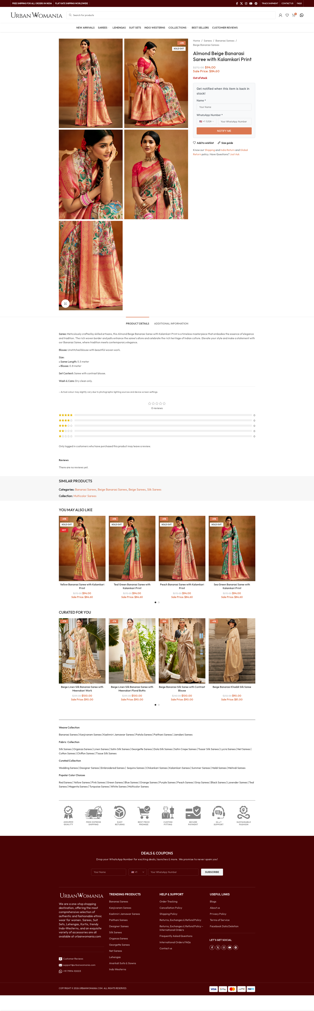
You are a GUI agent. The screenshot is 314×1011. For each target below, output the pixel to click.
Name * (201, 100)
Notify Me (224, 130)
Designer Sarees (119, 926)
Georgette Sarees (119, 944)
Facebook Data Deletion (224, 926)
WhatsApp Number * (210, 115)
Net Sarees (115, 950)
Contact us (166, 948)
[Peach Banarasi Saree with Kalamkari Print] (182, 548)
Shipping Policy (168, 913)
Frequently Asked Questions (176, 936)
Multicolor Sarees (85, 496)
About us (215, 907)
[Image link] (81, 895)
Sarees (208, 40)
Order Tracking (168, 901)
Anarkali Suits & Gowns (122, 963)
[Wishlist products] (287, 15)
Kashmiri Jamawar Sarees (124, 913)
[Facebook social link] (237, 3)
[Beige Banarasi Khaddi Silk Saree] (232, 651)
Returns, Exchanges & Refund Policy (180, 920)
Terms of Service (220, 920)
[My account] (280, 15)
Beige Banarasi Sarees (206, 45)
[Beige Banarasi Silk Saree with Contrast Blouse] (182, 651)
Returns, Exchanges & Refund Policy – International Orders (181, 928)
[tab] (137, 322)
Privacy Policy (218, 913)
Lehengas (115, 957)
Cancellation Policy (171, 907)
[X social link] (241, 3)
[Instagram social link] (246, 3)
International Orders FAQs (175, 942)
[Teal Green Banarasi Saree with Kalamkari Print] (132, 548)
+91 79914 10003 (71, 971)
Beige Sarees (137, 489)
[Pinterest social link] (256, 3)
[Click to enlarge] (65, 303)
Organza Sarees (118, 938)
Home (196, 40)
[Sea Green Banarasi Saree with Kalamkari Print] (232, 548)
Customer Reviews (72, 958)
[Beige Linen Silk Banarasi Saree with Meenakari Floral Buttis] (132, 651)
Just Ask (234, 154)
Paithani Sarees (118, 920)
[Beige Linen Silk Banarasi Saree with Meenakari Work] (82, 651)
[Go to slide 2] (159, 602)
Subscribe (212, 872)
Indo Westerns (117, 969)
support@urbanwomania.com (79, 964)
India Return (227, 150)
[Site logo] (36, 14)
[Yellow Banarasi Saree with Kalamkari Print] (82, 548)
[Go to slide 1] (155, 602)
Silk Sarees (154, 489)
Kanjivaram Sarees (120, 907)
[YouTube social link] (251, 3)
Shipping (210, 150)
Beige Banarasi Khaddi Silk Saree (232, 687)
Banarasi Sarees (224, 40)
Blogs (213, 901)
